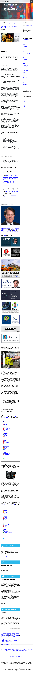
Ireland (5, 437)
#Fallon (16, 177)
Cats (16, 635)
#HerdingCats (6, 179)
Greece (5, 434)
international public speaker (9, 232)
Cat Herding (10, 637)
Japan (5, 441)
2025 (24, 101)
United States (17, 416)
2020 (24, 107)
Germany (6, 433)
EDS (5, 633)
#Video (14, 639)
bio (5, 235)
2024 (24, 102)
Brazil (5, 511)
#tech (10, 633)
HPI (6, 635)
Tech (8, 633)
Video (12, 639)
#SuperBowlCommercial (8, 182)
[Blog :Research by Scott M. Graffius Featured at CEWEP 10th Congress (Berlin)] (10, 319)
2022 (24, 105)
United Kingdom (7, 453)
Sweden (5, 449)
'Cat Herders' (8, 636)
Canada (5, 427)
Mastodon (25, 59)
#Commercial (12, 181)
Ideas (2, 635)
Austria (5, 422)
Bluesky (24, 44)
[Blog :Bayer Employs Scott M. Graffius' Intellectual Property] (10, 307)
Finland (5, 430)
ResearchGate (25, 70)
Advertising (12, 634)
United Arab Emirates (8, 532)
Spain (5, 448)
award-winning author (15, 231)
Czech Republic (7, 428)
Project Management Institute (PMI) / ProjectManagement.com (27, 66)
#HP (14, 177)
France (5, 431)
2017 (24, 111)
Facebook (25, 46)
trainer (8, 231)
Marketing (7, 634)
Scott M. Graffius (26, 39)
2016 (24, 112)
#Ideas (10, 177)
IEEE (24, 51)
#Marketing (15, 175)
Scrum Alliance (25, 72)
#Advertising (6, 177)
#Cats (4, 178)
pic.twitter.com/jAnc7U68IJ (11, 191)
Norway (5, 447)
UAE (5, 452)
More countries (7, 458)
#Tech (11, 175)
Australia (5, 421)
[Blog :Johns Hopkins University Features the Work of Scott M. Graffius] (10, 283)
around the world (6, 417)
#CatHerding (15, 178)
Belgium (5, 424)
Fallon (11, 635)
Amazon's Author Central (27, 41)
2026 (24, 100)
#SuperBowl (6, 181)
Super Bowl (7, 640)
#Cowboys (12, 179)
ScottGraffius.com (29, 25)
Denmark (6, 429)
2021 (24, 106)
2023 (24, 104)
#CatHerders (9, 178)
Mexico (5, 443)
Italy (5, 440)
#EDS (7, 175)
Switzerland (6, 450)
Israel (5, 439)
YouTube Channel (26, 84)
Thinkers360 (25, 77)
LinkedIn (24, 57)
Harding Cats (3, 639)
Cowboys (17, 639)
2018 (24, 110)
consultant (3, 231)
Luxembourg (6, 442)
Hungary (5, 435)
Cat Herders (3, 636)
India (5, 436)
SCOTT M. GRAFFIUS (5, 644)
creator (14, 230)
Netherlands (6, 526)
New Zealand (6, 446)
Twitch (24, 79)
